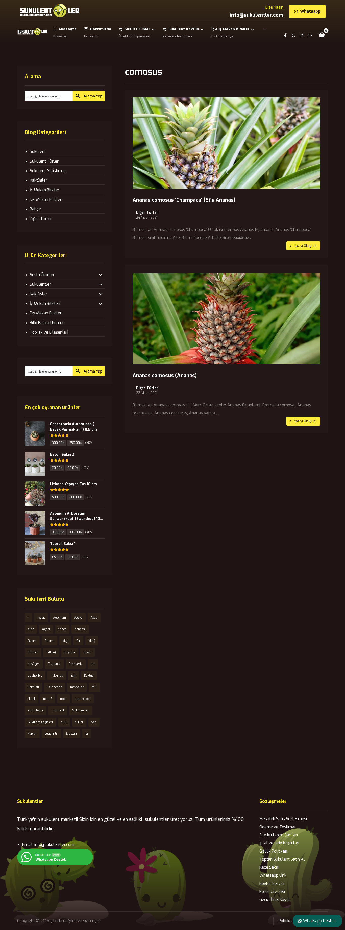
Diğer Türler (147, 212)
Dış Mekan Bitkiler (46, 199)
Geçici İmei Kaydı (274, 899)
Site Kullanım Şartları (278, 835)
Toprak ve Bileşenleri (49, 332)
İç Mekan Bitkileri (45, 303)
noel (63, 699)
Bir (78, 641)
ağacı (46, 629)
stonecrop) (83, 699)
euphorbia (35, 676)
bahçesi (80, 629)
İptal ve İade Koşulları (279, 843)
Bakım (32, 641)
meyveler (77, 687)
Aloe (94, 618)
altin (31, 629)
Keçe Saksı (269, 867)
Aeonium (59, 618)
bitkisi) (51, 652)
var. (93, 722)
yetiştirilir (51, 734)
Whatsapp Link (272, 875)
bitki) (91, 641)
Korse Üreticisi (272, 891)
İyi (86, 734)
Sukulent (38, 151)
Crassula (54, 664)
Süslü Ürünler (42, 274)
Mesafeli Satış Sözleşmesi (283, 818)
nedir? (47, 699)
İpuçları (71, 734)
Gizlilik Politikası (273, 851)
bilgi (65, 641)
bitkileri (33, 652)
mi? (94, 687)
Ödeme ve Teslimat (277, 827)
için (73, 676)
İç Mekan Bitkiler (44, 190)
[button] (265, 32)
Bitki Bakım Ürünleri (47, 322)
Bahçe (35, 209)
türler (79, 722)
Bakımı (49, 641)
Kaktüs (89, 676)
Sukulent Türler (44, 161)
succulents (35, 710)
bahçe (62, 629)
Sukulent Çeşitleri (40, 722)
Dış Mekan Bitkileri (46, 313)
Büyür (87, 652)
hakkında (57, 676)
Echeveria (76, 664)
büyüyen (34, 664)
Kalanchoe (54, 687)
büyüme (69, 652)
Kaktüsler (38, 180)
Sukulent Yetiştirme (48, 170)
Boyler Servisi (271, 883)
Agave (78, 618)
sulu (64, 722)
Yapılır (32, 734)
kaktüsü (33, 687)
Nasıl (31, 699)
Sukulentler (40, 284)
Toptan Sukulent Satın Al (282, 859)
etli (93, 664)
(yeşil (41, 618)
